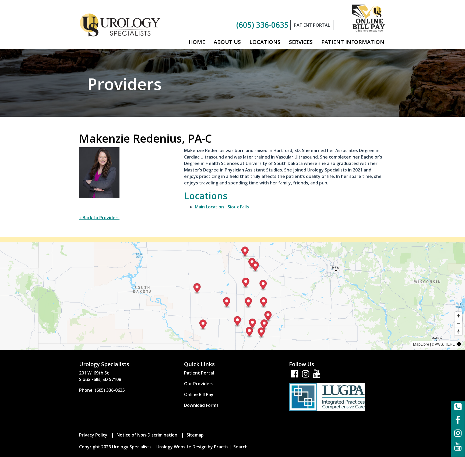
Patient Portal (199, 373)
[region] (232, 296)
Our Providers (198, 384)
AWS (439, 344)
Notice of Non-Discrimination (147, 435)
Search (240, 447)
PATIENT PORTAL (312, 25)
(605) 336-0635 (262, 25)
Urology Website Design (181, 447)
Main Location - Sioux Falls (222, 207)
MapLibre (421, 344)
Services (301, 42)
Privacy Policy (93, 435)
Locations (264, 42)
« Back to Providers (99, 218)
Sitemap (195, 435)
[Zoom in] (458, 316)
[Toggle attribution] (459, 344)
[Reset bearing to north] (458, 331)
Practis (221, 447)
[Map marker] (263, 302)
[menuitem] (196, 42)
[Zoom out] (458, 324)
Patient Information (352, 42)
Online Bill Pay (198, 394)
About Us (227, 42)
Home (197, 42)
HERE (450, 344)
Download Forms (201, 405)
